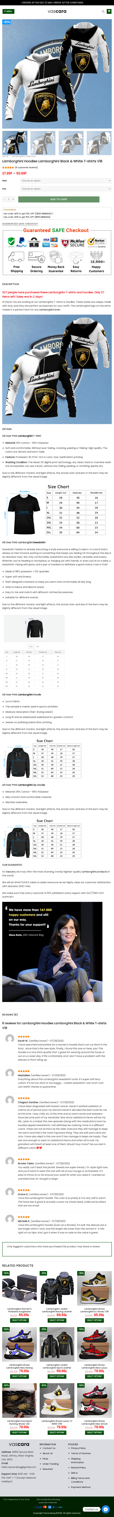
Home (5, 156)
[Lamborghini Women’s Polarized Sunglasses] (19, 1288)
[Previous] (8, 74)
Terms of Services (81, 1453)
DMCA (74, 1472)
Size (4, 189)
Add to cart (58, 199)
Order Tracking (51, 1463)
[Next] (106, 74)
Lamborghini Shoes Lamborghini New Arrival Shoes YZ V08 (94, 1424)
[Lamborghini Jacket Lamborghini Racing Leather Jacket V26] (57, 1288)
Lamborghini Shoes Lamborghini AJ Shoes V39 (94, 1310)
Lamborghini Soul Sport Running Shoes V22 (19, 1422)
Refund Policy (78, 1467)
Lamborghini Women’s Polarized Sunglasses (19, 1310)
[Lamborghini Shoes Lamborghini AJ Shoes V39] (94, 1288)
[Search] (103, 11)
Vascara (10, 871)
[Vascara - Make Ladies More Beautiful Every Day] (57, 11)
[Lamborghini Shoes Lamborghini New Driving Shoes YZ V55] (19, 1344)
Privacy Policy (78, 1448)
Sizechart (48, 1469)
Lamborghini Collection (24, 156)
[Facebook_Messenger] (106, 1509)
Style (4, 180)
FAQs (45, 1458)
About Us (48, 1453)
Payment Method (80, 1487)
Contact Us (49, 1448)
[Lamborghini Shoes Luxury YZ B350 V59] (57, 1400)
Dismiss (88, 2)
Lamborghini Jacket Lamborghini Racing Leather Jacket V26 (57, 1312)
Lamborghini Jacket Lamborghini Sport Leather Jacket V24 (57, 1368)
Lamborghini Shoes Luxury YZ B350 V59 (57, 1422)
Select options (19, 1320)
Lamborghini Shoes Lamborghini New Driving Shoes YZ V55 (19, 1368)
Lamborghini (25, 436)
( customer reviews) (26, 167)
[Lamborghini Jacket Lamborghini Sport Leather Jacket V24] (57, 1344)
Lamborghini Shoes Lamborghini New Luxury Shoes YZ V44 (94, 1368)
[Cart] (109, 11)
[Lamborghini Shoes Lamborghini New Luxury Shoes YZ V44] (94, 1344)
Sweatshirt (39, 542)
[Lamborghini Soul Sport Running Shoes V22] (19, 1400)
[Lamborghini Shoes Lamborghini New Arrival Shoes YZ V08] (94, 1400)
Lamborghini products (94, 871)
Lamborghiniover (49, 309)
